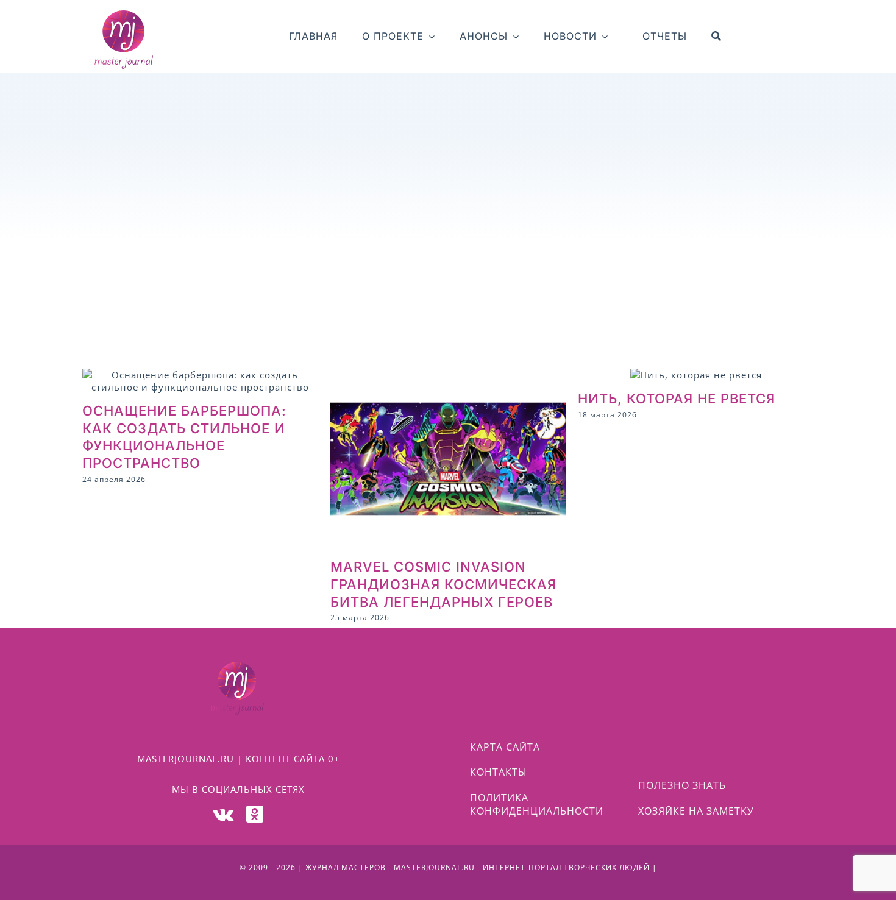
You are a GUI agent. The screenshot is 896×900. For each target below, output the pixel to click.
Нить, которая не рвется (676, 398)
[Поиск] (716, 36)
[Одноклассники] (255, 814)
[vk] (223, 814)
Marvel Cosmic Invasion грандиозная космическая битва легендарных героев (443, 584)
